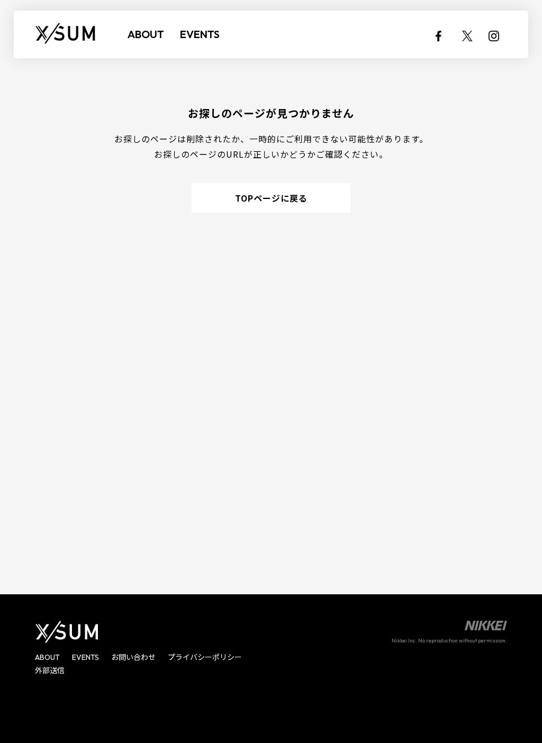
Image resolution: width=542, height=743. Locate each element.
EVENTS (200, 34)
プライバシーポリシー (205, 657)
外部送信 (50, 670)
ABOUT (146, 34)
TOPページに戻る (271, 198)
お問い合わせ (133, 657)
